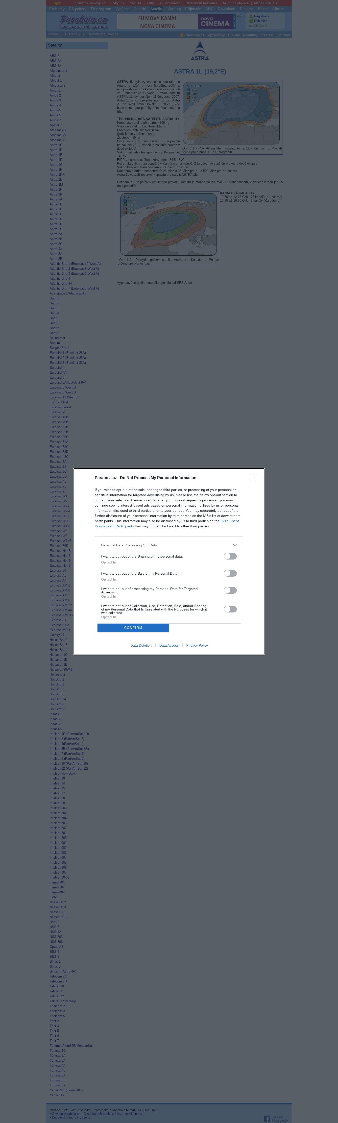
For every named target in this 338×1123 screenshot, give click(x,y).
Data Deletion (141, 645)
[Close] (254, 478)
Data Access (169, 645)
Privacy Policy (197, 645)
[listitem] (169, 545)
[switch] (230, 556)
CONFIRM (133, 628)
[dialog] (169, 561)
